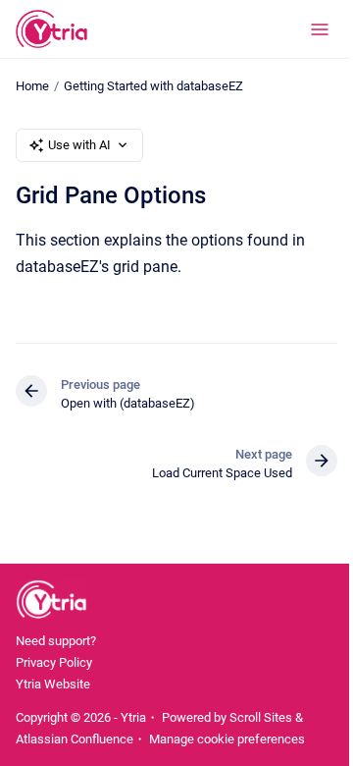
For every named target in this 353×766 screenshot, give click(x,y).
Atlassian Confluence (74, 739)
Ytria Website (53, 684)
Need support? (56, 640)
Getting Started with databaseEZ (153, 86)
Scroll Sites (260, 717)
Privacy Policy (54, 662)
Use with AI (79, 144)
